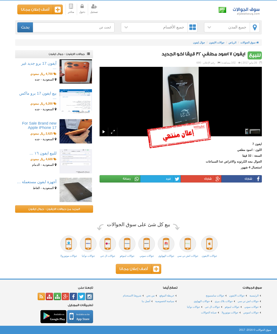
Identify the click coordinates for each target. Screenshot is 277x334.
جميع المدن (237, 27)
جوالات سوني (251, 306)
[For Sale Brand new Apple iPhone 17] (76, 131)
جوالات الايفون (216, 42)
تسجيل (94, 11)
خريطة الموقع (166, 295)
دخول (82, 11)
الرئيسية (254, 295)
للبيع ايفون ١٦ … (42, 153)
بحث (25, 27)
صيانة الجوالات (209, 312)
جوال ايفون (199, 42)
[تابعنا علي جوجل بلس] (65, 296)
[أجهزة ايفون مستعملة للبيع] (76, 190)
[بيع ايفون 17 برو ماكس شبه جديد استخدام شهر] (76, 101)
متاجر (71, 11)
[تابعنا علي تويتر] (81, 296)
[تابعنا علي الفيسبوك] (73, 296)
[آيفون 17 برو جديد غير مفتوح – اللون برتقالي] (76, 71)
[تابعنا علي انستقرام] (89, 296)
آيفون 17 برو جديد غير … (38, 65)
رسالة (126, 178)
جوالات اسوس (251, 312)
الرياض (232, 42)
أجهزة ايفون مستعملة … (36, 182)
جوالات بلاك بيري (224, 301)
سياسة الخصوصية (164, 301)
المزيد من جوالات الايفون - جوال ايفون (54, 209)
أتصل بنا (146, 301)
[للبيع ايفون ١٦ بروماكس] (76, 161)
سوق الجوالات (245, 10)
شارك (248, 178)
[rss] (41, 296)
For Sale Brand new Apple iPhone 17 (39, 125)
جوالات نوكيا (193, 306)
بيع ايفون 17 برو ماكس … (37, 95)
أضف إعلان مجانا (35, 9)
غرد (168, 178)
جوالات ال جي (212, 306)
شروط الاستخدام (132, 295)
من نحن (150, 295)
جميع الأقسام (173, 27)
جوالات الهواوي (202, 301)
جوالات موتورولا (230, 312)
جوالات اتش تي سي (248, 301)
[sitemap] (57, 296)
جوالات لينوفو (232, 306)
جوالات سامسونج (215, 295)
